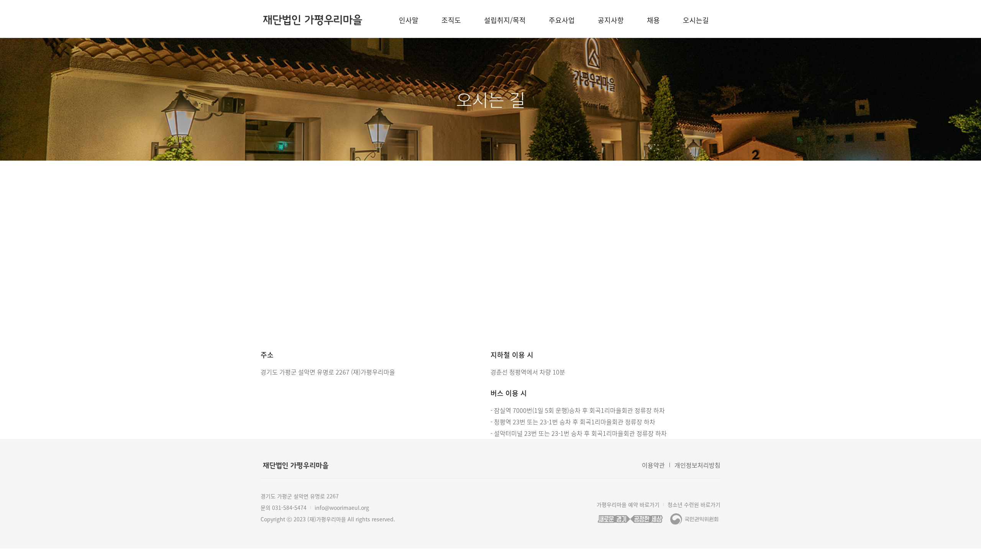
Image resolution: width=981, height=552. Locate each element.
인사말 (408, 20)
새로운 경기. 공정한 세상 (630, 519)
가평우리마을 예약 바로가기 (628, 504)
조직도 (451, 20)
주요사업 (562, 20)
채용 (653, 20)
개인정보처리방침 (697, 465)
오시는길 (696, 20)
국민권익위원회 (694, 519)
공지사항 (611, 20)
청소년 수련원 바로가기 (694, 504)
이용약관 (653, 465)
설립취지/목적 (505, 20)
